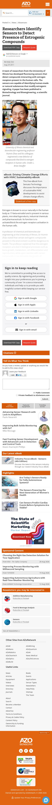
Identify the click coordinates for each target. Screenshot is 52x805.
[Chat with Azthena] (46, 800)
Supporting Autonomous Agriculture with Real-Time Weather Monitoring (24, 579)
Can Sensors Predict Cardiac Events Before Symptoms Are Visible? (34, 505)
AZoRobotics (11, 652)
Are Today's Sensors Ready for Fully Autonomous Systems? (33, 480)
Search (8, 701)
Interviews (10, 686)
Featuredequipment (26, 406)
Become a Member (13, 704)
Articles (9, 676)
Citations (8, 352)
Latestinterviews (9, 406)
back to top (44, 733)
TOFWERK (10, 573)
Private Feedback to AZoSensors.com (34, 395)
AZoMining (30, 646)
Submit (45, 399)
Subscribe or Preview (20, 598)
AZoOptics (10, 658)
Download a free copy (26, 201)
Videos (8, 682)
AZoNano (9, 649)
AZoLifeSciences (32, 658)
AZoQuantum (31, 649)
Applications (31, 679)
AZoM (8, 646)
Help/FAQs (30, 689)
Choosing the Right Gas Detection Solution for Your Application (26, 556)
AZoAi (28, 652)
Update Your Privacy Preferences (27, 798)
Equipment (10, 679)
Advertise (9, 711)
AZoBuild (9, 662)
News (14, 22)
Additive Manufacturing (23, 596)
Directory (9, 689)
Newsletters (31, 686)
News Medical (31, 655)
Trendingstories (42, 406)
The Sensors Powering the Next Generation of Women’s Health (34, 492)
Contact (9, 708)
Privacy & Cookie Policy (15, 717)
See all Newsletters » (11, 631)
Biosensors (22, 22)
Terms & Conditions (14, 714)
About (8, 698)
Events (28, 676)
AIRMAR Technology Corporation (19, 584)
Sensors (16, 619)
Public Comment (43, 393)
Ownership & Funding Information (15, 724)
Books (28, 673)
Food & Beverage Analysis (23, 607)
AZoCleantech (11, 655)
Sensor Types (31, 682)
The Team (30, 695)
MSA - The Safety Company (17, 562)
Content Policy (11, 720)
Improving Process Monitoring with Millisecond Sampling (21, 567)
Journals (9, 692)
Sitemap (29, 692)
